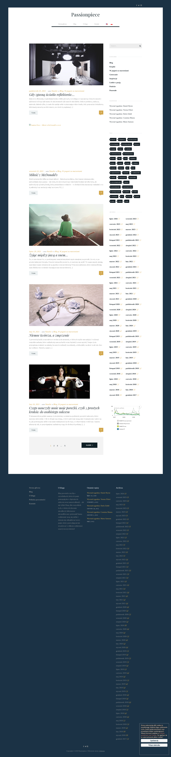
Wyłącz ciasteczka (154, 745)
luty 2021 (129, 294)
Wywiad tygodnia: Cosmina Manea (122, 118)
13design (102, 751)
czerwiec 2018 (131, 379)
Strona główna (34, 488)
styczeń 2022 (114, 267)
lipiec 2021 (113, 283)
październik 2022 (132, 240)
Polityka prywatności (37, 500)
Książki (112, 67)
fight (120, 158)
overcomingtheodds (116, 182)
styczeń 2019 (114, 363)
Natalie (54, 91)
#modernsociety (133, 139)
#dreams (113, 139)
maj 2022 (112, 256)
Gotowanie (113, 75)
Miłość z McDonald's (43, 175)
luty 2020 (129, 326)
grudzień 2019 (131, 331)
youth (127, 201)
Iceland (127, 163)
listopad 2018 (114, 368)
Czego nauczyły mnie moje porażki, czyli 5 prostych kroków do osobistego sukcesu (64, 410)
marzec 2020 (114, 326)
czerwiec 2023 (114, 224)
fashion (113, 158)
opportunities (133, 177)
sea (122, 196)
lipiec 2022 (113, 251)
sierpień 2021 (131, 278)
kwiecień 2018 (131, 384)
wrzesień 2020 (114, 310)
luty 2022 (129, 261)
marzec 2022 (114, 261)
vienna (120, 201)
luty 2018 (129, 390)
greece (113, 163)
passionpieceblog (128, 187)
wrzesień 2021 (114, 278)
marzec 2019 (114, 358)
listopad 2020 (114, 304)
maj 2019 (112, 352)
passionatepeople (115, 187)
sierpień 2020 (131, 310)
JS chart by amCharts (119, 408)
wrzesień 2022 (114, 245)
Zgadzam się (154, 740)
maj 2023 (129, 224)
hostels (120, 163)
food (126, 158)
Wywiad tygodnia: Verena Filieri (121, 110)
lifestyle (121, 168)
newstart (113, 177)
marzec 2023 (130, 229)
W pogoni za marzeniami (74, 91)
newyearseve (122, 177)
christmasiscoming (115, 153)
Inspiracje (113, 79)
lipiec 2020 (113, 315)
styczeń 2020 (114, 331)
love (133, 168)
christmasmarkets (128, 153)
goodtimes (133, 158)
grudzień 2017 (131, 395)
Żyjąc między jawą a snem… (48, 255)
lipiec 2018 (113, 379)
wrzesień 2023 (131, 219)
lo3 (127, 168)
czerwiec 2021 (131, 283)
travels (112, 201)
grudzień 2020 (131, 299)
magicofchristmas (115, 172)
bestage (113, 149)
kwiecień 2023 (114, 229)
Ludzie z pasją (115, 83)
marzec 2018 (114, 390)
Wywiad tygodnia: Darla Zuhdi (120, 114)
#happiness (122, 139)
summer (137, 196)
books (120, 149)
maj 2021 (112, 288)
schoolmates (114, 196)
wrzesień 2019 (114, 342)
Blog (61, 91)
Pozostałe (113, 90)
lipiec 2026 (113, 219)
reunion (135, 191)
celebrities (128, 149)
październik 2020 (132, 304)
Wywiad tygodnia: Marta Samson (121, 122)
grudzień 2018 (131, 363)
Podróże (112, 86)
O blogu (32, 496)
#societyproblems (127, 144)
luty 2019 (129, 358)
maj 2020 (112, 320)
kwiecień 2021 (131, 288)
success (129, 196)
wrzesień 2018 (114, 374)
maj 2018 (112, 384)
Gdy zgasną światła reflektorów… (52, 94)
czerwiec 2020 (131, 315)
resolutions (126, 191)
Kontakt (32, 504)
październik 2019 (132, 336)
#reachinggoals (115, 144)
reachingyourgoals (115, 191)
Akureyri (137, 144)
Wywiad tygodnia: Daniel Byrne (121, 106)
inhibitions (135, 163)
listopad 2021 (114, 272)
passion (126, 182)
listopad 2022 (114, 240)
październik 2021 (132, 272)
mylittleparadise (136, 172)
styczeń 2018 (114, 395)
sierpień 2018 (131, 374)
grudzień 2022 (131, 235)
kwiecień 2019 (131, 352)
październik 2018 (132, 368)
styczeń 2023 (114, 235)
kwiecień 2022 (131, 256)
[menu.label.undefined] (139, 407)
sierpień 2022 (131, 245)
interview (113, 168)
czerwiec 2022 (131, 251)
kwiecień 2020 (131, 320)
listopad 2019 (114, 336)
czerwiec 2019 (131, 347)
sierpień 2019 (131, 342)
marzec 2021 (114, 294)
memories (126, 172)
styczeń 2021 (114, 299)
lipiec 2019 (113, 347)
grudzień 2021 (131, 267)
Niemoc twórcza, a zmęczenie (49, 335)
